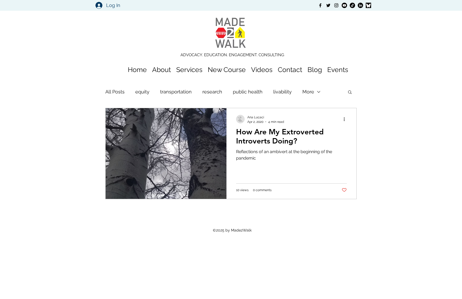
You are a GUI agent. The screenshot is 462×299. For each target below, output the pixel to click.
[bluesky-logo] (368, 5)
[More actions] (346, 119)
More (308, 91)
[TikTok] (352, 5)
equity (142, 91)
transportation (176, 91)
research (212, 91)
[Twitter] (328, 5)
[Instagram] (336, 5)
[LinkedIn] (360, 5)
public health (248, 91)
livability (282, 91)
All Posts (115, 91)
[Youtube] (344, 5)
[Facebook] (320, 5)
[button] (349, 92)
